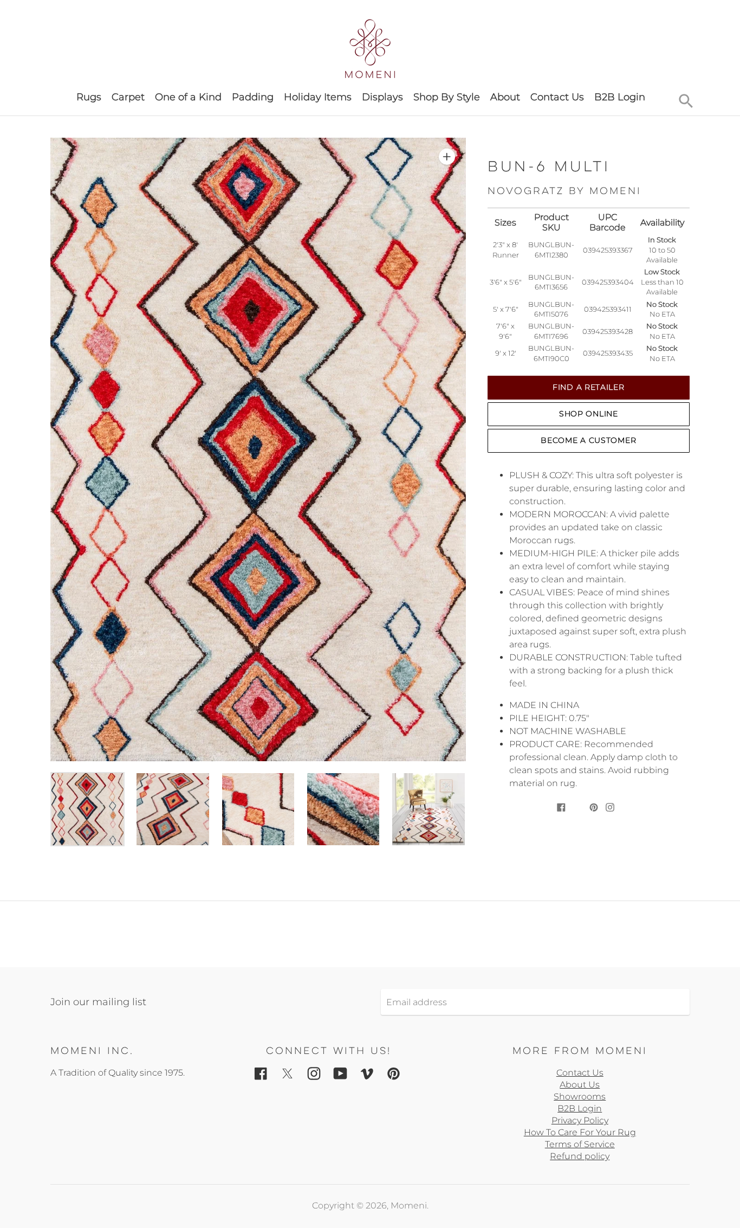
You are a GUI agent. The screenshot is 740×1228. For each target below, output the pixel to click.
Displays (382, 97)
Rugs (88, 97)
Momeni (409, 1205)
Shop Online (588, 414)
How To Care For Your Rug (580, 1132)
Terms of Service (580, 1144)
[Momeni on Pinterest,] (393, 1073)
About (505, 97)
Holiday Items (318, 97)
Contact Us (557, 97)
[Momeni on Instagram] (313, 1073)
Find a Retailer (589, 387)
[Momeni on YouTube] (340, 1073)
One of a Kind (188, 97)
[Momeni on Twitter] (287, 1073)
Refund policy (579, 1156)
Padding (253, 97)
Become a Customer (588, 440)
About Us (580, 1084)
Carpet (128, 97)
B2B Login (619, 97)
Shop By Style (446, 97)
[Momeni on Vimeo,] (367, 1073)
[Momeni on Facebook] (260, 1073)
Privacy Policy (579, 1120)
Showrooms (580, 1096)
